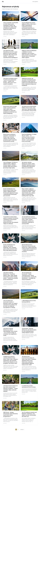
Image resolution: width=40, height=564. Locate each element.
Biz (3, 1)
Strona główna (35, 1)
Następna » (22, 429)
